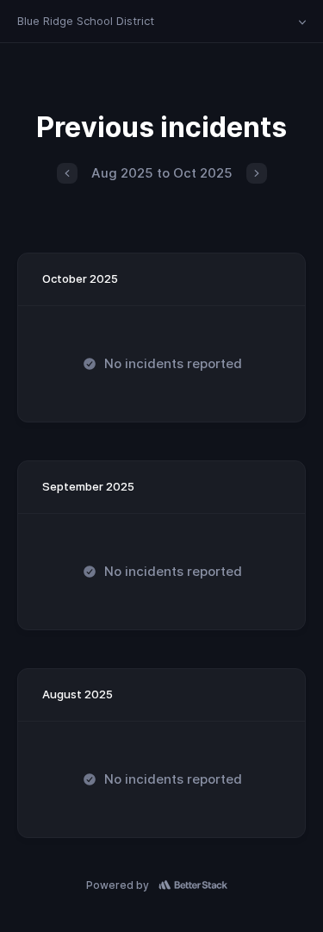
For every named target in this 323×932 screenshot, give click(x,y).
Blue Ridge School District (85, 21)
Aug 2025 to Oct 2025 (162, 173)
